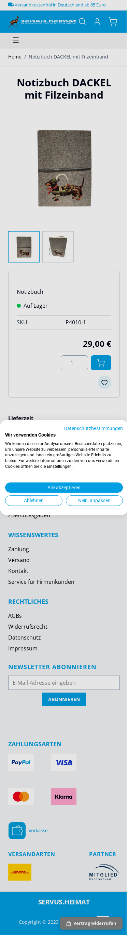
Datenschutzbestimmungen (93, 428)
